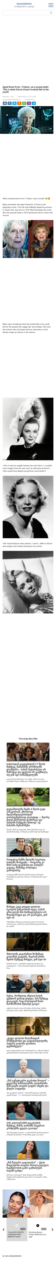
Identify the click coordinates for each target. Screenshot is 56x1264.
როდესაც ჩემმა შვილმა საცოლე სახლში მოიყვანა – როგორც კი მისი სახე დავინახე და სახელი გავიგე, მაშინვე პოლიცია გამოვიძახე (26, 865)
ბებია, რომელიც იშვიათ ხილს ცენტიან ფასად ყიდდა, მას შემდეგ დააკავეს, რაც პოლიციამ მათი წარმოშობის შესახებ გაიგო (27, 999)
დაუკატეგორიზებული (12, 99)
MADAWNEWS (24, 3)
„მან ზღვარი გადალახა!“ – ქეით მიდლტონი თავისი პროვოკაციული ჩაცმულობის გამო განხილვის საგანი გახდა (28, 1166)
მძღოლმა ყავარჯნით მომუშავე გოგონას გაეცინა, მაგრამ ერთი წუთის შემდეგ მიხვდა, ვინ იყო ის (26, 956)
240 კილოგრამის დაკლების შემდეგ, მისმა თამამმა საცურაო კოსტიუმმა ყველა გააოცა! (26, 1125)
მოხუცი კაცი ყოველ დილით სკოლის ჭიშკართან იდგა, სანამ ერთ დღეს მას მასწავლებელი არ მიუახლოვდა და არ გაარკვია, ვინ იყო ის (27, 912)
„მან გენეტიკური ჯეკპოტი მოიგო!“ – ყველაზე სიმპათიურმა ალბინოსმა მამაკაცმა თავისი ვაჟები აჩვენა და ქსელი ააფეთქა (28, 1084)
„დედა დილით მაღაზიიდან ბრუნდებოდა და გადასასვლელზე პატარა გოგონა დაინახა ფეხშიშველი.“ (27, 1042)
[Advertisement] (28, 50)
